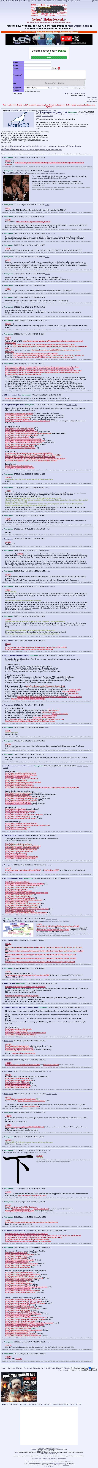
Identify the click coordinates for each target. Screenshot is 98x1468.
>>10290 (8, 1097)
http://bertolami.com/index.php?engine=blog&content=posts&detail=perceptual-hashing (35, 458)
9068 (48, 114)
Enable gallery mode (91, 101)
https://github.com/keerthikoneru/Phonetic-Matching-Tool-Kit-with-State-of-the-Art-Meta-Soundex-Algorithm (42, 787)
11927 (65, 1230)
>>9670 (52, 586)
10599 (43, 968)
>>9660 (47, 571)
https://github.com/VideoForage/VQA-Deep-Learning (23, 1314)
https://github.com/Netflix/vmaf (16, 1253)
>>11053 (67, 878)
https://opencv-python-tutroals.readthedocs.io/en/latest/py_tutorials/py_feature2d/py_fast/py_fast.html (40, 954)
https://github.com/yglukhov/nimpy (17, 1046)
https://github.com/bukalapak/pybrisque (19, 1280)
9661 (43, 616)
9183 (42, 363)
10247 (54, 835)
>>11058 (5, 768)
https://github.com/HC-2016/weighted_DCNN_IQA (22, 1308)
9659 (43, 571)
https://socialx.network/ (60, 714)
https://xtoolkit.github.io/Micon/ (16, 855)
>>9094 (8, 248)
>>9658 (53, 233)
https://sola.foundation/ (35, 719)
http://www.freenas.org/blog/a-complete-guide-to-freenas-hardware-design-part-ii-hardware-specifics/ (39, 369)
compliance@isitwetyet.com (56, 1463)
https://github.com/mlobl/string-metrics (18, 796)
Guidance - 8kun (36, 1458)
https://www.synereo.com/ (55, 719)
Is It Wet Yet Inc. (49, 1466)
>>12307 (47, 1342)
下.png (42, 1152)
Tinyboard (41, 1448)
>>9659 (47, 550)
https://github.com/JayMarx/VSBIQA (18, 1328)
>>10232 (8, 868)
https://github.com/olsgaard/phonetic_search (20, 818)
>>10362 (48, 919)
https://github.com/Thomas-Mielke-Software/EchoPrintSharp (26, 912)
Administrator (46, 1458)
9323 (43, 474)
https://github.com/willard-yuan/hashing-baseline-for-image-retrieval (28, 433)
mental (60, 1)
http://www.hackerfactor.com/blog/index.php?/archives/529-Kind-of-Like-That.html (33, 455)
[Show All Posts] (48, 116)
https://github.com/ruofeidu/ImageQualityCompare (22, 1290)
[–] (37, 112)
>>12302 (48, 1247)
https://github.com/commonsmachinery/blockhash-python (25, 441)
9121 (43, 307)
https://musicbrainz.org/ (30, 1106)
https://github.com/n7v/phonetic (16, 780)
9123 (42, 320)
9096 (43, 245)
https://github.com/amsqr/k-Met (16, 829)
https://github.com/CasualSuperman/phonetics (21, 800)
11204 (43, 1150)
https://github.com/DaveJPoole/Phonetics (19, 786)
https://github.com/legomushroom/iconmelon (20, 858)
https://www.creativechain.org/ (40, 697)
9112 (43, 257)
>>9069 (64, 114)
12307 (43, 1354)
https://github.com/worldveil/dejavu (17, 882)
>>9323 (75, 114)
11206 (43, 1188)
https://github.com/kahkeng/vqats (16, 1262)
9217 (60, 395)
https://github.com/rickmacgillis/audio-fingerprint (21, 905)
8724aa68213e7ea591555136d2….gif (50, 173)
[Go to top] (11, 1368)
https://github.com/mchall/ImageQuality (19, 1283)
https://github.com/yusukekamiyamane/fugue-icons (23, 846)
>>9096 (47, 233)
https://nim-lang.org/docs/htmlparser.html (19, 1050)
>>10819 (83, 1007)
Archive (33, 91)
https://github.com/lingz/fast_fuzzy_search (20, 811)
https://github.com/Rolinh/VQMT (16, 1258)
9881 (68, 655)
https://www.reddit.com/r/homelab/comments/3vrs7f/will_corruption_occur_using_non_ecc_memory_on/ (48, 355)
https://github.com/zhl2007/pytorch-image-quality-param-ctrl (25, 1317)
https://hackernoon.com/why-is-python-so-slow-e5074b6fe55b (26, 1234)
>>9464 (8, 542)
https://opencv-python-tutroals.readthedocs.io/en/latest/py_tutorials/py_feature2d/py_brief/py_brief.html (40, 958)
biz (44, 1)
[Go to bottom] (47, 32)
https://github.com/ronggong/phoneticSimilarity (21, 823)
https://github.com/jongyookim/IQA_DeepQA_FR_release (25, 1303)
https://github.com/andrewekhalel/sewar (19, 1272)
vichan (47, 1448)
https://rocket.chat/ (48, 712)
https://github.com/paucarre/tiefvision (18, 417)
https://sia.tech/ (74, 690)
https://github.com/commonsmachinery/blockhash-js (23, 439)
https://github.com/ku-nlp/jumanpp (17, 1087)
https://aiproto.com (79, 25)
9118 (43, 286)
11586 (44, 1217)
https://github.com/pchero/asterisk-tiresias (19, 911)
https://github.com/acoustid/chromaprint (19, 887)
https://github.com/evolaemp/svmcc (17, 827)
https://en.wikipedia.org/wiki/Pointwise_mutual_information (25, 987)
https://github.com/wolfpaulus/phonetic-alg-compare (23, 782)
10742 (55, 983)
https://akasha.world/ (49, 716)
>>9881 (8, 731)
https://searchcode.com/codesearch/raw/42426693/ (23, 870)
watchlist (77, 1)
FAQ (83, 95)
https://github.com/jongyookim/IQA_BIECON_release (23, 1301)
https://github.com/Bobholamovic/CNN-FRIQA (21, 1334)
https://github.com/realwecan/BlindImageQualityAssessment (26, 1287)
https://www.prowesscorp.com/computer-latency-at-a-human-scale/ (28, 1241)
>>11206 (48, 1150)
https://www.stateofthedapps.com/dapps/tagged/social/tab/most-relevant (30, 721)
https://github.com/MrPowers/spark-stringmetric (21, 778)
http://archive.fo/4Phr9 (51, 1065)
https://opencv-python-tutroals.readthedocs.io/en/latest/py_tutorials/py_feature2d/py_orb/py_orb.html (40, 962)
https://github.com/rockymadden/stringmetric (20, 773)
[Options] (95, 1)
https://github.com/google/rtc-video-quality (19, 1260)
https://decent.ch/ (23, 697)
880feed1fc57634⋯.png (18, 1153)
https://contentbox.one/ (59, 697)
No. (45, 114)
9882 (42, 705)
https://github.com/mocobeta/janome (18, 1085)
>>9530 (47, 529)
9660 (42, 586)
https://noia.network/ (75, 697)
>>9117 (7, 339)
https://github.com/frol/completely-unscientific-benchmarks (25, 1033)
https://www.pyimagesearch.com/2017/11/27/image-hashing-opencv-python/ (31, 460)
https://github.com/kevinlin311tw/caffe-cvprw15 (21, 431)
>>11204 (48, 1071)
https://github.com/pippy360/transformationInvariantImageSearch (27, 421)
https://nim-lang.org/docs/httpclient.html (19, 1048)
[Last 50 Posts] (56, 114)
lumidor (48, 1)
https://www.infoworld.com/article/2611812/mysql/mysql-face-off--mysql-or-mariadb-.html (31, 150)
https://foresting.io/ (16, 719)
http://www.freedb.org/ (41, 1209)
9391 (42, 516)
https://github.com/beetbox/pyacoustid (18, 891)
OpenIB (57, 1448)
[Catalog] (56, 32)
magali (54, 1)
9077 (42, 171)
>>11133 (85, 114)
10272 (44, 865)
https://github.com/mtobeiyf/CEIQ (17, 1285)
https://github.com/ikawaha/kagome (17, 1084)
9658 (42, 550)
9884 (42, 727)
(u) (57, 110)
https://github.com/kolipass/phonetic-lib (18, 784)
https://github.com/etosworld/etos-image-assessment (23, 1330)
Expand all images (92, 97)
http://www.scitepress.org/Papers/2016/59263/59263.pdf (24, 1127)
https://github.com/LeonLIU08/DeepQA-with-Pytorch (23, 1335)
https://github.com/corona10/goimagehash (19, 430)
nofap (65, 1)
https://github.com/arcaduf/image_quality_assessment (24, 1278)
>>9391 (47, 487)
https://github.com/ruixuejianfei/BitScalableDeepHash (23, 442)
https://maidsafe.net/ (69, 691)
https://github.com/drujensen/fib (16, 1031)
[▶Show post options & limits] (75, 93)
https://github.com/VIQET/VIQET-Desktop (19, 1276)
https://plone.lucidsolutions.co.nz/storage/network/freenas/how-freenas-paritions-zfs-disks (44, 344)
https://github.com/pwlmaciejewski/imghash (20, 448)
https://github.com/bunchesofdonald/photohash (21, 435)
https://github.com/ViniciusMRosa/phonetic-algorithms (24, 814)
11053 (44, 1094)
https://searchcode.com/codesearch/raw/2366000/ (22, 1065)
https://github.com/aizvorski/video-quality (19, 1254)
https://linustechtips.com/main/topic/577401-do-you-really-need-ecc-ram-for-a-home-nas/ (43, 357)
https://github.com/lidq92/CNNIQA (17, 1305)
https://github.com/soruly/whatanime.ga (19, 466)
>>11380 (54, 1094)
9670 (43, 640)
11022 (43, 1060)
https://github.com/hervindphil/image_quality (20, 1321)
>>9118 (47, 257)
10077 (43, 754)
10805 (78, 1007)
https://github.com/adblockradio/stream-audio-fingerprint (24, 884)
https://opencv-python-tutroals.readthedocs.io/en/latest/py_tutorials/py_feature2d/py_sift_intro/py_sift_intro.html (43, 947)
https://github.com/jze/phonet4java (17, 813)
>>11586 (74, 405)
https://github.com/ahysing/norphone (17, 802)
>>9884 (72, 655)
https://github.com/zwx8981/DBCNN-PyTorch (20, 1312)
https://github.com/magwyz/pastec (17, 419)
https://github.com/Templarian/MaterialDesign (21, 849)
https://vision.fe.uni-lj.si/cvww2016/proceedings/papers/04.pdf (57, 926)
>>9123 (70, 114)
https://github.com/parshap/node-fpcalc (18, 894)
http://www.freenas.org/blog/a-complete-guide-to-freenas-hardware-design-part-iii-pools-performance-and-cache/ (43, 370)
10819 (43, 1041)
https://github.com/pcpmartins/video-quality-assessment (24, 1325)
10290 (62, 878)
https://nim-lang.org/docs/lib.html (23, 1053)
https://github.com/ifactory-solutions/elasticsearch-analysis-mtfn (27, 825)
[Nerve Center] (65, 32)
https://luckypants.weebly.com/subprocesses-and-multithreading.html (29, 649)
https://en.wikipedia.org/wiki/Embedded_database (33, 222)
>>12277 (19, 1359)
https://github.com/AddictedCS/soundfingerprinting (22, 885)
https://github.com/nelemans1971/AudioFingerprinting (23, 900)
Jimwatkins (54, 1458)
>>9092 (47, 205)
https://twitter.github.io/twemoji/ (16, 853)
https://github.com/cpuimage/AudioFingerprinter (21, 907)
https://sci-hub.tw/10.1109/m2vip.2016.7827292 (52, 930)
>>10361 (68, 405)
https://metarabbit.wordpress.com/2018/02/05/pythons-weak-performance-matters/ (33, 1237)
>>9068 (8, 161)
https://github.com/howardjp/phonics (17, 777)
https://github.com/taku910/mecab (17, 1082)
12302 (43, 1342)
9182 (42, 334)
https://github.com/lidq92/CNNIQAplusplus (20, 1307)
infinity (52, 1448)
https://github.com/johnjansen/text (17, 795)
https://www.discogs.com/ (21, 1209)
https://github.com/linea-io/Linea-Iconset (19, 851)
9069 (43, 157)
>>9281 (39, 924)
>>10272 (79, 766)
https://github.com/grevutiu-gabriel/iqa (18, 1289)
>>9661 (47, 586)
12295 (43, 1247)
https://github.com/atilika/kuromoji (17, 1078)
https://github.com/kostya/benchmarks (18, 1029)
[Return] (39, 32)
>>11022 (49, 865)
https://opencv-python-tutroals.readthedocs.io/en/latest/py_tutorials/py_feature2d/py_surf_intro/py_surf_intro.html (44, 951)
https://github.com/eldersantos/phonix (18, 793)
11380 (43, 1202)
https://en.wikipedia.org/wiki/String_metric (32, 1195)
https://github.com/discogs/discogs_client (19, 1211)
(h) (55, 110)
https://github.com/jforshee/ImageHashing (19, 446)
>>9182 (47, 274)
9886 (43, 741)
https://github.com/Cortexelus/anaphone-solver (21, 798)
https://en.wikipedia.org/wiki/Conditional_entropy (21, 996)
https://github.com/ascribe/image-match (19, 414)
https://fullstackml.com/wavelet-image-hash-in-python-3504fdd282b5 (28, 453)
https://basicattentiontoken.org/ (44, 717)
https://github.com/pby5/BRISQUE (17, 1281)
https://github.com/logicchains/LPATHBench (20, 1034)
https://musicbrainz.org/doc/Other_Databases (21, 1207)
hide (8, 110)
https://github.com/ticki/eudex (15, 809)
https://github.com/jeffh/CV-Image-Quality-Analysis (22, 1274)
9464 (43, 529)
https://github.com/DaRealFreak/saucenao (19, 468)
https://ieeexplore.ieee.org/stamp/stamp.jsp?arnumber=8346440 (27, 975)
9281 (64, 405)
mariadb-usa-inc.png (48, 110)
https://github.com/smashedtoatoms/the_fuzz (21, 775)
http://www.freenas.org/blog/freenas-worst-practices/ (23, 374)
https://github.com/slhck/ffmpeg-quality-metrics (21, 1263)
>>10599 (54, 919)
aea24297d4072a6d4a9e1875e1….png (54, 921)
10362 (43, 940)
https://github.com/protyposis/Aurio (17, 896)
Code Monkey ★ (52, 1453)
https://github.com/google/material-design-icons (21, 857)
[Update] (67, 1368)
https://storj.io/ (73, 693)
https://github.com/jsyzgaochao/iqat (17, 1267)
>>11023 (85, 766)
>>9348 (80, 114)
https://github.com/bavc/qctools (16, 1256)
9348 (42, 487)
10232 (74, 766)
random (33, 1)
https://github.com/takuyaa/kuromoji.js (18, 1080)
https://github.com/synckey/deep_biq (18, 1316)
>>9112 (52, 171)
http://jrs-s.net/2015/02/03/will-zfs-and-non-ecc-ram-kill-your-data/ (35, 353)
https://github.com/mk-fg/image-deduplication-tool (22, 444)
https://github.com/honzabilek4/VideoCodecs (20, 1265)
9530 (43, 539)
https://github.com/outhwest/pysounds (18, 804)
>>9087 (46, 171)
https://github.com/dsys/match (15, 415)
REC (59, 68)
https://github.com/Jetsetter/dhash (17, 437)
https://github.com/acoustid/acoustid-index (20, 898)
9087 (42, 205)
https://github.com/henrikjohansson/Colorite (20, 1292)
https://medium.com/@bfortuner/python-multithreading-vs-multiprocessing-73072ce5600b (36, 647)
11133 (42, 1137)
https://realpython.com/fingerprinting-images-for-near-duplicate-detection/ (30, 457)
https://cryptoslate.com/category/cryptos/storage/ (28, 699)
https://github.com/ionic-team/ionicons (18, 844)
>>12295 (8, 1345)
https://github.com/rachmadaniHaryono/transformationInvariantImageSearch (31, 1222)
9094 (43, 233)
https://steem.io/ (53, 710)
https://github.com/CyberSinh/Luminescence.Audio (22, 903)
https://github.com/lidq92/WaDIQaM (17, 1310)
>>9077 (8, 208)
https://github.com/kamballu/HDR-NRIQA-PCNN (21, 1326)
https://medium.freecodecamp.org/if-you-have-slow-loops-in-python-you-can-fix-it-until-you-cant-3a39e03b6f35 (43, 1235)
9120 (43, 297)
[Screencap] (28, 1368)
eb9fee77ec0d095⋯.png (18, 921)
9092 (42, 216)
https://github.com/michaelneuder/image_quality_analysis (25, 1319)
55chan (40, 1)
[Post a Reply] (63, 1370)
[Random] (74, 32)
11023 (43, 1071)
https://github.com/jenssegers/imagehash (19, 428)
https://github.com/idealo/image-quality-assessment (23, 1299)
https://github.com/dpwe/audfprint (16, 889)
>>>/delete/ (66, 1464)
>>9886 (47, 727)
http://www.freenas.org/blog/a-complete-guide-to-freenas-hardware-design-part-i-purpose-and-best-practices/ (42, 367)
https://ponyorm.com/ (12, 398)
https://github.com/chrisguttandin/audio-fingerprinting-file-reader (27, 909)
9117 (43, 274)
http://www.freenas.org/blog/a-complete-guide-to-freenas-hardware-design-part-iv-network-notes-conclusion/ (42, 372)
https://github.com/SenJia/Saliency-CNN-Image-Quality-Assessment (29, 1323)
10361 (43, 919)
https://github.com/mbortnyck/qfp (16, 902)
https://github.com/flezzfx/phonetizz (17, 816)
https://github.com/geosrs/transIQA (17, 1332)
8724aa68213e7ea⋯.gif (18, 173)
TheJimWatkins (62, 1458)
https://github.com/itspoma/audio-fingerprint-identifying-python (26, 893)
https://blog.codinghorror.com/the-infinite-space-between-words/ (27, 1239)
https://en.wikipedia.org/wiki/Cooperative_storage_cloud (45, 686)
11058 (43, 1113)
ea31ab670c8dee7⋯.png (19, 110)
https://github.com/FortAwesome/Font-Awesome (22, 848)
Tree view (94, 99)
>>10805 (8, 1044)
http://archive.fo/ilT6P (51, 870)
